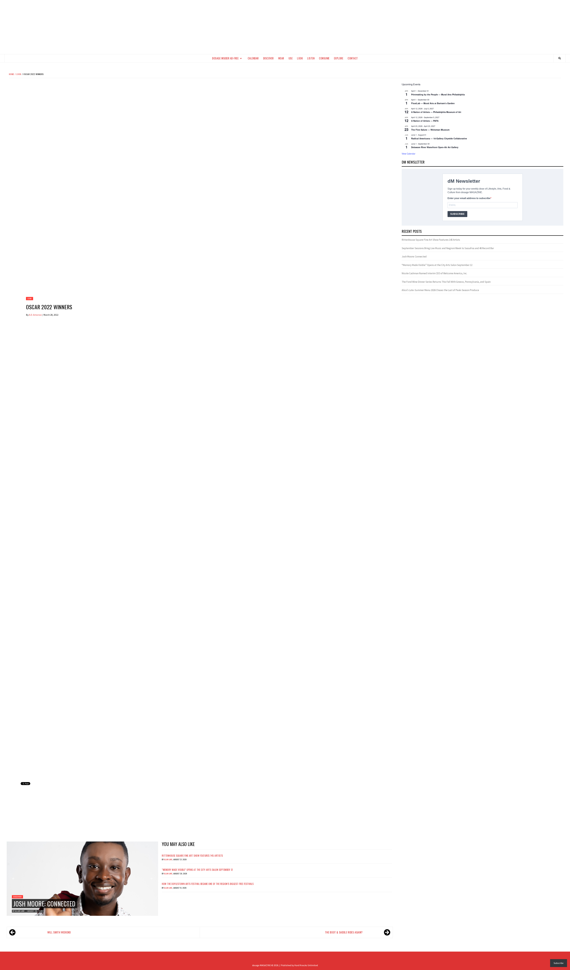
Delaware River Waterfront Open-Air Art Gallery (434, 147)
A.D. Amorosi (35, 314)
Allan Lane (20, 911)
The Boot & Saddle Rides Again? (344, 932)
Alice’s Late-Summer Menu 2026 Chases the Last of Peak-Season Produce (440, 290)
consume (324, 58)
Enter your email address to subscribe (469, 198)
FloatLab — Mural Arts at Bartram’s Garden (433, 103)
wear (281, 58)
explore (338, 58)
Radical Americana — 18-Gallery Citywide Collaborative (439, 138)
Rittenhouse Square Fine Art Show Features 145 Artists (192, 855)
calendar (253, 58)
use (291, 58)
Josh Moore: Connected (44, 903)
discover (268, 58)
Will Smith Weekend (59, 932)
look (300, 58)
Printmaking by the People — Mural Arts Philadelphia (438, 94)
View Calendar (408, 153)
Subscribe (558, 963)
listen (311, 58)
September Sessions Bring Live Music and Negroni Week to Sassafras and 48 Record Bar (448, 248)
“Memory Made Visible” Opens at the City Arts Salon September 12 (197, 870)
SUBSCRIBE (457, 214)
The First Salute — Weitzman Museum (430, 129)
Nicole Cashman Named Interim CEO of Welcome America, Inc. (434, 273)
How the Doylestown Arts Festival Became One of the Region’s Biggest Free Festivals (208, 884)
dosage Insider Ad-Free (225, 58)
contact (353, 58)
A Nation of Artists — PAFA (424, 120)
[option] (82, 879)
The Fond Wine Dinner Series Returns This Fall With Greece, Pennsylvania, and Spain (446, 281)
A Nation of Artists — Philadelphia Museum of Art (436, 112)
